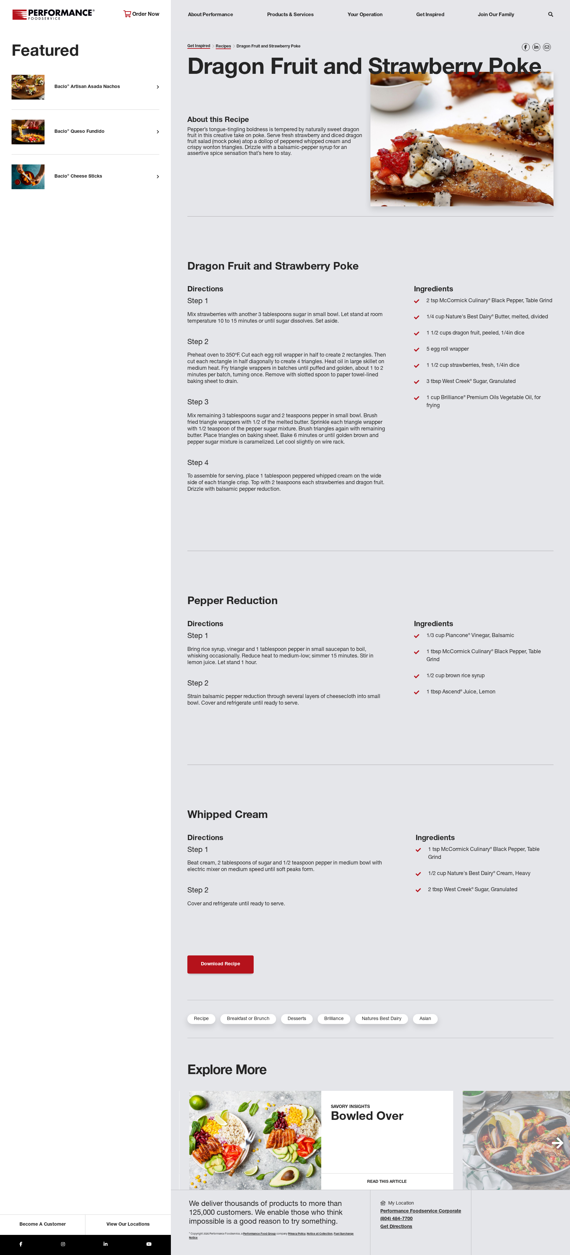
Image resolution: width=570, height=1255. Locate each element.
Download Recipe (220, 964)
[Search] (550, 15)
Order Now (145, 14)
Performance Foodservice (62, 14)
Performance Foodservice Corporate (420, 1211)
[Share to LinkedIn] (106, 1245)
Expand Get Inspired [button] (430, 27)
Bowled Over (367, 1117)
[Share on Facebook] (526, 47)
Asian (425, 1019)
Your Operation (365, 15)
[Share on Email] (547, 47)
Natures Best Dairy (381, 1019)
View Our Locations (128, 1224)
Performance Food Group (259, 1234)
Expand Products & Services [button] (290, 27)
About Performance (210, 15)
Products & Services (290, 15)
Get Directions (396, 1227)
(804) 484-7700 (396, 1219)
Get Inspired (430, 15)
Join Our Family (496, 15)
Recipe (201, 1019)
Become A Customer (42, 1224)
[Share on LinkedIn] (536, 47)
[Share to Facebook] (20, 1245)
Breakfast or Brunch (248, 1019)
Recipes (223, 46)
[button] (557, 1143)
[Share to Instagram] (63, 1245)
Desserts (297, 1019)
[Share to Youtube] (149, 1245)
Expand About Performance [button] (211, 27)
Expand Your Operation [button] (365, 27)
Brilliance (334, 1019)
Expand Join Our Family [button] (496, 27)
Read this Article (387, 1182)
